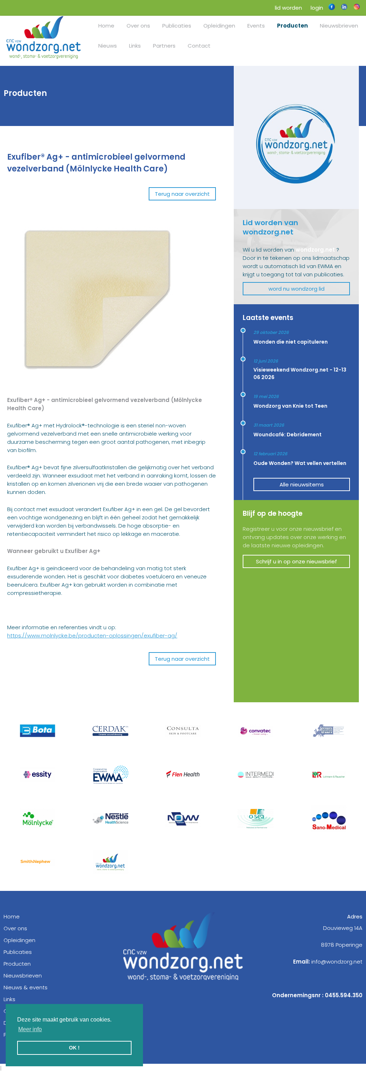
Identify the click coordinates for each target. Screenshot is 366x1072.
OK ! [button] (74, 1048)
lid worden (287, 7)
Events (256, 25)
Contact (199, 45)
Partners (164, 45)
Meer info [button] (30, 1029)
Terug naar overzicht (182, 194)
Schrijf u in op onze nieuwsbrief (296, 561)
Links (135, 45)
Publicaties (176, 25)
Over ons (138, 25)
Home (106, 25)
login (316, 7)
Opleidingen (219, 25)
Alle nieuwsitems (302, 484)
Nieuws (107, 45)
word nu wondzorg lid (296, 288)
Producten (292, 25)
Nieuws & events (26, 987)
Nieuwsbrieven (339, 25)
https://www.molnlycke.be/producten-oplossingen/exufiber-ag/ (92, 635)
